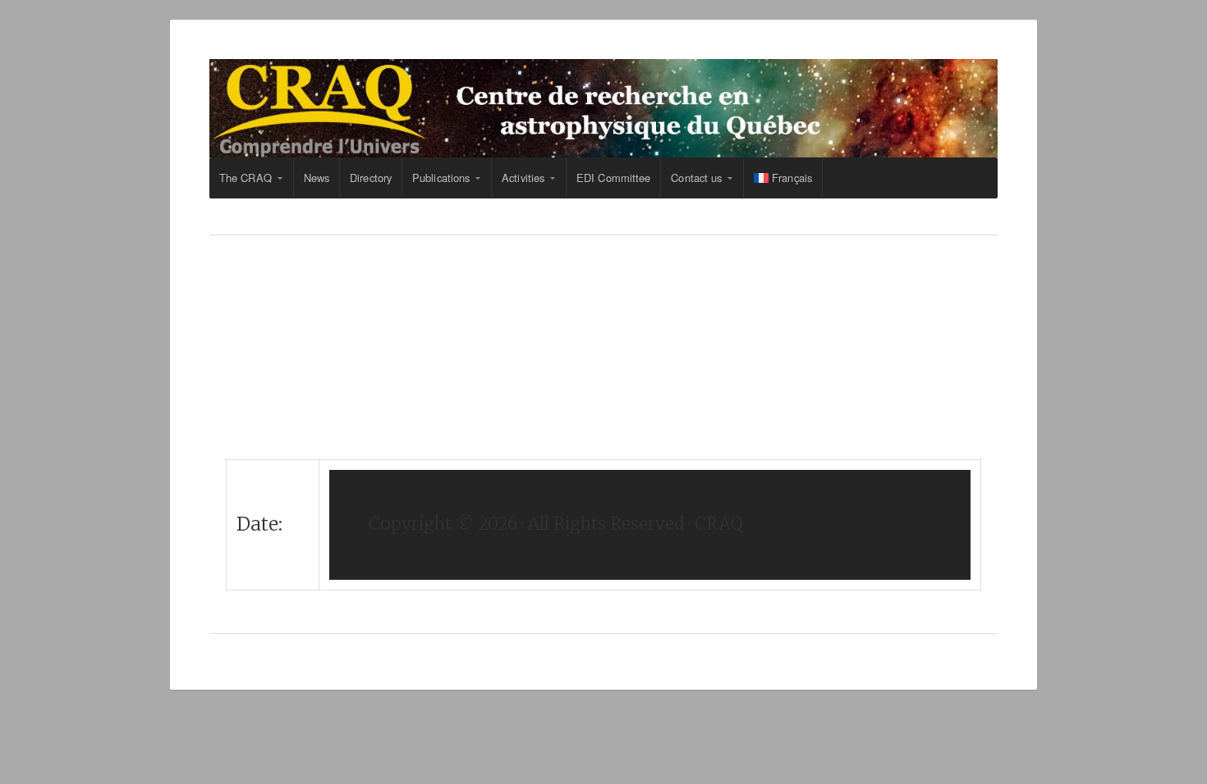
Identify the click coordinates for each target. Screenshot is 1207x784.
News (316, 177)
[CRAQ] (603, 108)
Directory (371, 177)
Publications (441, 177)
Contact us (696, 177)
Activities (523, 177)
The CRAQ (245, 177)
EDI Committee (613, 177)
